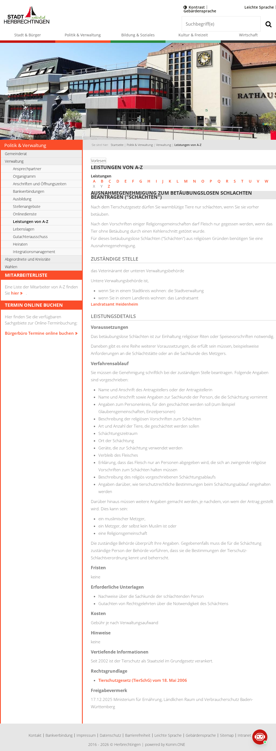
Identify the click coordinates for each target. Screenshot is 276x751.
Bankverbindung (59, 735)
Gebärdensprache (200, 10)
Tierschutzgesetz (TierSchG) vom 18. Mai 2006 (142, 680)
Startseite (117, 145)
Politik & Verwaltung (83, 34)
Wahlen (11, 266)
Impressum (86, 735)
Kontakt (35, 735)
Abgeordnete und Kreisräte (27, 259)
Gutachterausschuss (30, 236)
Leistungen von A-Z (187, 145)
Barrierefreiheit (137, 735)
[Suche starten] (268, 24)
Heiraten (20, 244)
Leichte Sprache (259, 7)
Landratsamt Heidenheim (114, 304)
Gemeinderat (16, 153)
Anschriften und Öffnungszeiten (39, 183)
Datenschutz (110, 735)
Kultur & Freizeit (193, 34)
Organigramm (24, 176)
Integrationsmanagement (34, 251)
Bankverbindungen (28, 191)
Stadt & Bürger (27, 34)
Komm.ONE (175, 744)
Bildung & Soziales (138, 34)
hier (15, 293)
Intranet (244, 735)
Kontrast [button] (197, 7)
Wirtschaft (248, 34)
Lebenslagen (23, 229)
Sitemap (227, 735)
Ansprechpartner (27, 168)
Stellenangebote (26, 206)
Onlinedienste (25, 213)
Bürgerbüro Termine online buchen (39, 333)
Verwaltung (163, 145)
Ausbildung (22, 198)
